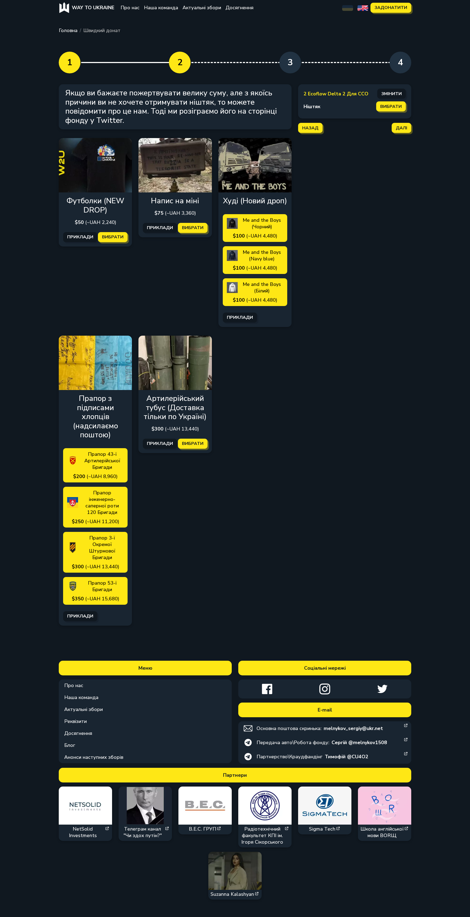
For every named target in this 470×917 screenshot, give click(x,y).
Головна (68, 30)
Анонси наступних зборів (93, 757)
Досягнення (239, 7)
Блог (69, 745)
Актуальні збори (202, 7)
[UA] (347, 7)
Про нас (130, 7)
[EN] (362, 7)
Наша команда (161, 7)
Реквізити (75, 721)
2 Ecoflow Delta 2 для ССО (336, 94)
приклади (80, 237)
